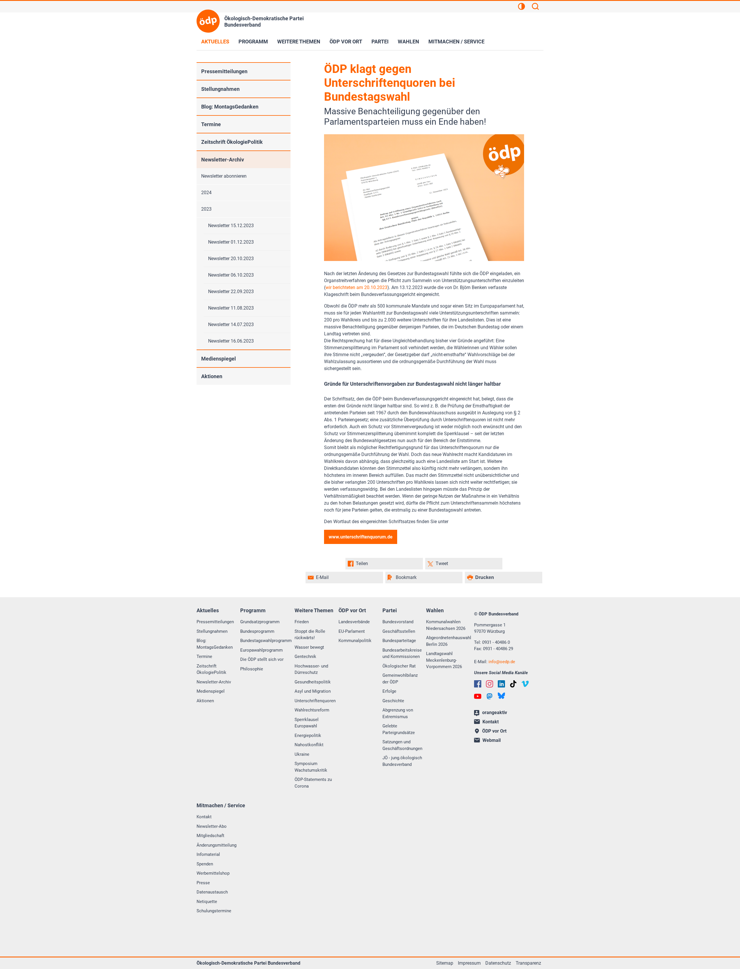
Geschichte (393, 700)
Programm (253, 41)
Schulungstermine (214, 910)
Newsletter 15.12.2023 (231, 225)
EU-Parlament (351, 631)
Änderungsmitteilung (216, 845)
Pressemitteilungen (224, 71)
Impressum (469, 963)
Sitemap (444, 963)
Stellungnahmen (220, 89)
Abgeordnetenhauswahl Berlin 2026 (448, 641)
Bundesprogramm (257, 631)
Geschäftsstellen (398, 631)
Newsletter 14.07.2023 (231, 324)
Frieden (302, 621)
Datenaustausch (212, 892)
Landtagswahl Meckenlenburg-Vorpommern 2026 (444, 660)
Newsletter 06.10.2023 (231, 275)
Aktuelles (215, 41)
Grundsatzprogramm (260, 621)
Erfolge (389, 691)
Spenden (205, 864)
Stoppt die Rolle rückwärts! (310, 635)
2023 (206, 209)
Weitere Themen (298, 41)
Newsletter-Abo (212, 826)
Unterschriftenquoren (315, 700)
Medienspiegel (218, 359)
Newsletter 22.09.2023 (231, 291)
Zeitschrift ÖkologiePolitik (232, 142)
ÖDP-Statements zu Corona (313, 783)
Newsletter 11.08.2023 (231, 308)
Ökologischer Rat (399, 666)
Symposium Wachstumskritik (311, 767)
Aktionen (211, 376)
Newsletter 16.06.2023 (231, 341)
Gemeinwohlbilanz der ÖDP (400, 679)
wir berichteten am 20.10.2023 (356, 287)
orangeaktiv (494, 712)
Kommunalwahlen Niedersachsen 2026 (445, 625)
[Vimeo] (525, 683)
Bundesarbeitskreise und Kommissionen (402, 653)
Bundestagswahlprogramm (266, 640)
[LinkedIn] (501, 683)
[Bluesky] (501, 695)
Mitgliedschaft (210, 835)
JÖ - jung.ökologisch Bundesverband (402, 761)
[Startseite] (208, 21)
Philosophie (251, 669)
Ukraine (302, 754)
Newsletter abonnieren (224, 176)
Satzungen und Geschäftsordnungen (402, 745)
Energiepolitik (308, 735)
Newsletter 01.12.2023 (231, 242)
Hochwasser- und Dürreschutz (311, 669)
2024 (206, 192)
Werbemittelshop (213, 873)
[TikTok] (513, 683)
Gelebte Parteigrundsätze (398, 729)
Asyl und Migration (313, 691)
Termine (211, 124)
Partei (379, 41)
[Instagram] (489, 683)
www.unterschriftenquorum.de (361, 537)
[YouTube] (477, 696)
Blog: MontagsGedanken (229, 107)
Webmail (491, 740)
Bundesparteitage (399, 640)
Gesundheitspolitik (313, 682)
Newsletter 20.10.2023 (231, 258)
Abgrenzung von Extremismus (397, 713)
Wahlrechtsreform (312, 710)
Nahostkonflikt (309, 744)
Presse (203, 882)
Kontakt (204, 816)
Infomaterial (208, 854)
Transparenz (528, 963)
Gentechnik (305, 656)
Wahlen (408, 41)
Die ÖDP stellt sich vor (262, 659)
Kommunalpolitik (354, 640)
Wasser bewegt (309, 647)
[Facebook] (477, 683)
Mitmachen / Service (456, 41)
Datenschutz (498, 963)
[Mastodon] (489, 696)
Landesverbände (354, 621)
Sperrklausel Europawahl (307, 723)
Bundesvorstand (397, 621)
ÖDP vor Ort (346, 41)
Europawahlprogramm (261, 650)
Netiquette (207, 901)
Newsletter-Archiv (222, 160)
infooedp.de (502, 661)
